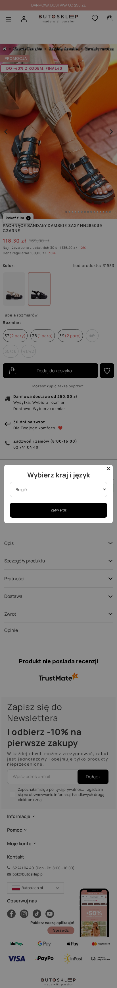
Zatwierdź (58, 510)
